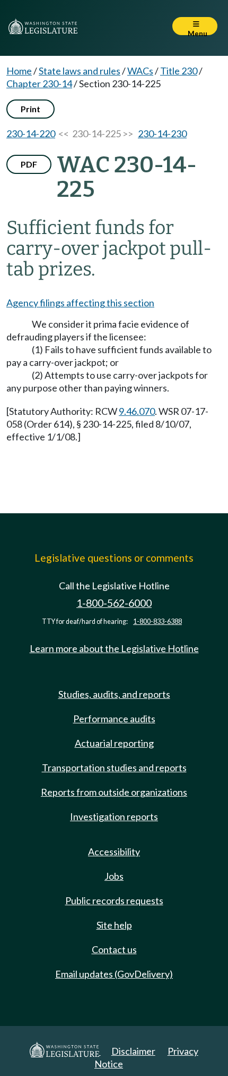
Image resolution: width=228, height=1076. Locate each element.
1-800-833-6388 (157, 621)
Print (30, 109)
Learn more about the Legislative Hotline (114, 648)
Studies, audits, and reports (114, 694)
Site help (114, 925)
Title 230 (178, 71)
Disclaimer (133, 1051)
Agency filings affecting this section (80, 302)
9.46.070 (137, 411)
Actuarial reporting (114, 743)
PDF (29, 164)
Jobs (114, 876)
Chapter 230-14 (39, 83)
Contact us (114, 949)
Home (19, 71)
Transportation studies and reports (114, 767)
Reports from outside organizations (114, 792)
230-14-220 (30, 133)
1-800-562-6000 (114, 603)
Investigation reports (114, 816)
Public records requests (114, 900)
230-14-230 (162, 133)
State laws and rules (79, 71)
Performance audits (114, 718)
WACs (140, 71)
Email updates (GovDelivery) (114, 974)
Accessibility (114, 851)
